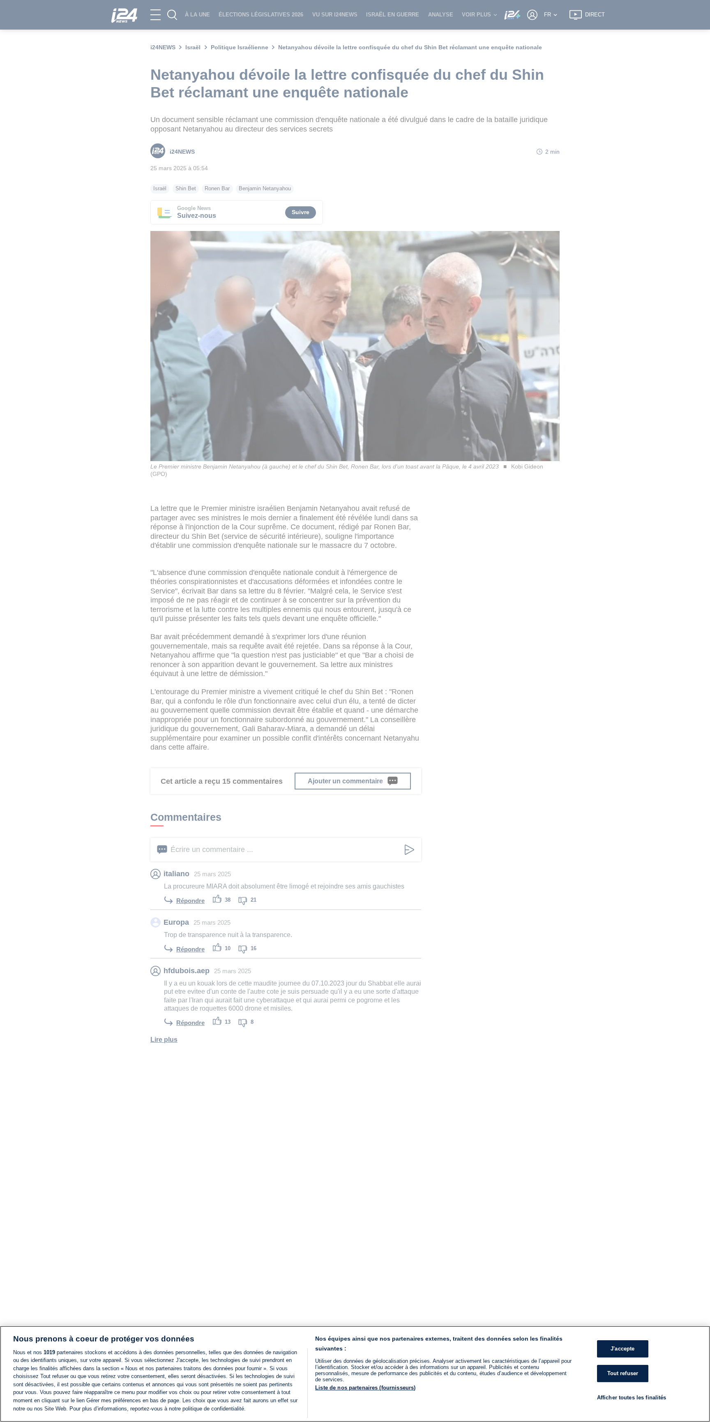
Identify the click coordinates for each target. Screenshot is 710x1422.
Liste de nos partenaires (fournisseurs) (365, 1388)
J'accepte (622, 1349)
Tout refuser (623, 1373)
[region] (355, 1374)
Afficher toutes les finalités (631, 1397)
